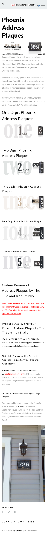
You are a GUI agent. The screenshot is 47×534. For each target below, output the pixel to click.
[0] (38, 4)
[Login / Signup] (34, 4)
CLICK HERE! (19, 406)
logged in (17, 530)
